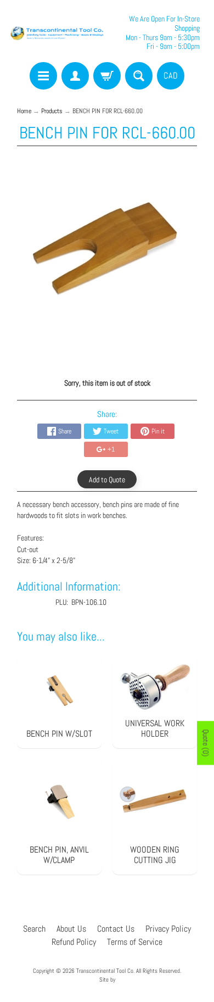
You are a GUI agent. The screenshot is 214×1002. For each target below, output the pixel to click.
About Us (71, 928)
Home (24, 111)
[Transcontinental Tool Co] (58, 33)
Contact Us (115, 928)
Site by (107, 979)
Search (34, 928)
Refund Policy (74, 942)
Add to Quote (107, 480)
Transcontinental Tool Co (104, 971)
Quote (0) (206, 743)
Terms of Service (134, 942)
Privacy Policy (168, 928)
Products (52, 111)
